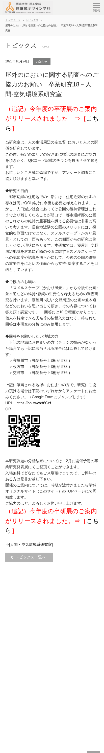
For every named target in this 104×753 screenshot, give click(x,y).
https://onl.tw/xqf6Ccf (33, 403)
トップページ (12, 20)
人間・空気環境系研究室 (31, 544)
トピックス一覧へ (31, 557)
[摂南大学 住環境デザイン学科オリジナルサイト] (28, 7)
